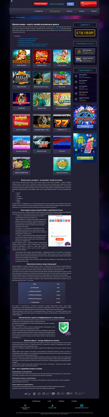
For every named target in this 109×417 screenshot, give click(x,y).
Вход (70, 4)
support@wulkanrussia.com (82, 407)
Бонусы (81, 11)
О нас (49, 401)
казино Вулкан (57, 28)
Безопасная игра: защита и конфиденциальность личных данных (33, 44)
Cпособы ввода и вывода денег (26, 42)
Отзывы (74, 401)
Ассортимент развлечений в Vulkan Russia (28, 38)
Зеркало (94, 11)
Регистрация (40, 4)
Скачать (69, 11)
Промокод (85, 126)
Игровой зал (39, 11)
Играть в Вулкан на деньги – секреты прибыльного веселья (32, 45)
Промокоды (36, 401)
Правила (61, 401)
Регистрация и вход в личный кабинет (27, 40)
